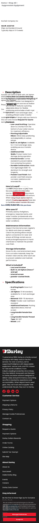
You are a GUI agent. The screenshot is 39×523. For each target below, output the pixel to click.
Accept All (19, 519)
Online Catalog (8, 447)
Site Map (5, 456)
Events (5, 479)
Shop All (12, 3)
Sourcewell (6, 471)
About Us (6, 467)
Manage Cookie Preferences (13, 414)
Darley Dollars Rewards (11, 438)
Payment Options (9, 400)
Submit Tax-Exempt (10, 452)
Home (4, 3)
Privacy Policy (7, 409)
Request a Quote (9, 429)
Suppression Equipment (13, 5)
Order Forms (7, 443)
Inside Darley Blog (9, 475)
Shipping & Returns (9, 405)
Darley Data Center (10, 487)
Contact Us (6, 418)
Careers (5, 483)
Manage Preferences (19, 514)
